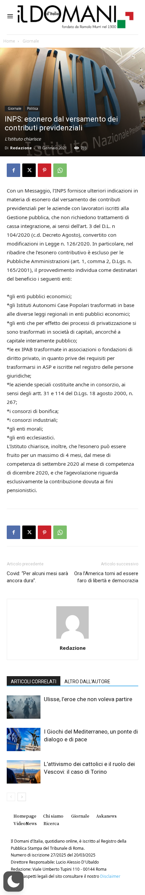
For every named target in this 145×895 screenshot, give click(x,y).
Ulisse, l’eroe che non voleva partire (88, 699)
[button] (13, 881)
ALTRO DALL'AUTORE (87, 681)
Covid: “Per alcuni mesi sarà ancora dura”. (37, 577)
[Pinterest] (44, 170)
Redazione (21, 147)
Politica (32, 108)
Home (9, 41)
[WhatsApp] (60, 170)
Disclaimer (110, 876)
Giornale (30, 41)
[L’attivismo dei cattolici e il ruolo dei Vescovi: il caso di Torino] (23, 772)
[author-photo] (72, 638)
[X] (29, 170)
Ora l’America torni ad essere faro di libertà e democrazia (106, 577)
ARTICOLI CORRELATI (33, 681)
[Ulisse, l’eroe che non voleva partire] (23, 707)
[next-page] (22, 797)
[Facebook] (13, 170)
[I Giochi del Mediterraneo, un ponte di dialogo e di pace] (23, 739)
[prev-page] (11, 797)
